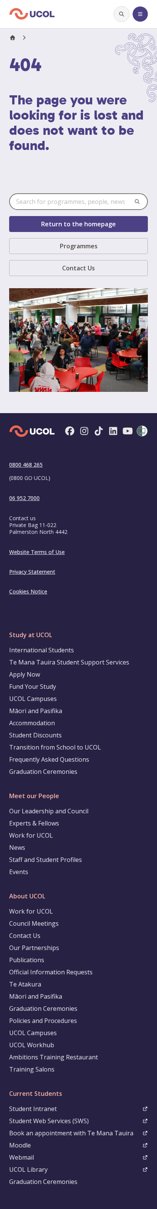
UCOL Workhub (31, 1045)
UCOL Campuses (33, 698)
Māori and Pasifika (35, 711)
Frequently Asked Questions (49, 759)
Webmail (21, 1157)
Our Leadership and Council (48, 811)
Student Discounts (35, 735)
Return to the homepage (78, 224)
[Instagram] (84, 431)
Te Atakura (25, 984)
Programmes (79, 246)
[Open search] (122, 14)
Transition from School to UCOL (55, 747)
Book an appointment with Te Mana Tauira (71, 1133)
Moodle (20, 1145)
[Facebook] (69, 431)
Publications (26, 960)
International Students (41, 650)
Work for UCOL (31, 835)
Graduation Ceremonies (43, 771)
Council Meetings (34, 923)
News (17, 847)
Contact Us (78, 268)
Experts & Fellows (34, 823)
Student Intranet (33, 1109)
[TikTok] (98, 431)
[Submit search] (137, 202)
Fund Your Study (32, 686)
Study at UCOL (30, 635)
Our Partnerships (34, 948)
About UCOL (27, 896)
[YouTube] (127, 431)
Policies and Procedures (43, 1020)
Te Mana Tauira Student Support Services (69, 662)
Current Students (35, 1093)
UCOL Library (28, 1169)
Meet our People (34, 796)
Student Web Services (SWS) (49, 1121)
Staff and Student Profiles (45, 859)
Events (18, 872)
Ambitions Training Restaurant (53, 1057)
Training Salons (31, 1069)
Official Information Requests (51, 972)
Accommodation (32, 723)
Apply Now (24, 674)
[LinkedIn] (113, 431)
